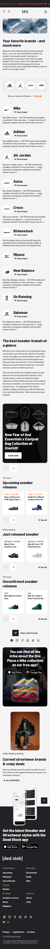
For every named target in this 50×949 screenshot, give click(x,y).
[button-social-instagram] (17, 640)
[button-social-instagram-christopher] (11, 640)
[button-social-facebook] (22, 640)
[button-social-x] (38, 640)
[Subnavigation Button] (4, 11)
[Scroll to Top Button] (44, 800)
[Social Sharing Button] (15, 633)
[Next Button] (13, 468)
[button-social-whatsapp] (27, 640)
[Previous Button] (6, 468)
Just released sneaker (21, 534)
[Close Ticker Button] (45, 3)
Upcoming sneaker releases (18, 484)
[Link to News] (9, 11)
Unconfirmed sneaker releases (20, 583)
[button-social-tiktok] (33, 640)
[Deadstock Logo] (25, 11)
